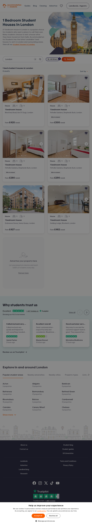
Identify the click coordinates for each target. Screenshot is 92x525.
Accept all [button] (38, 515)
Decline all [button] (53, 515)
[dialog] (46, 513)
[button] (46, 521)
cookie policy (41, 511)
